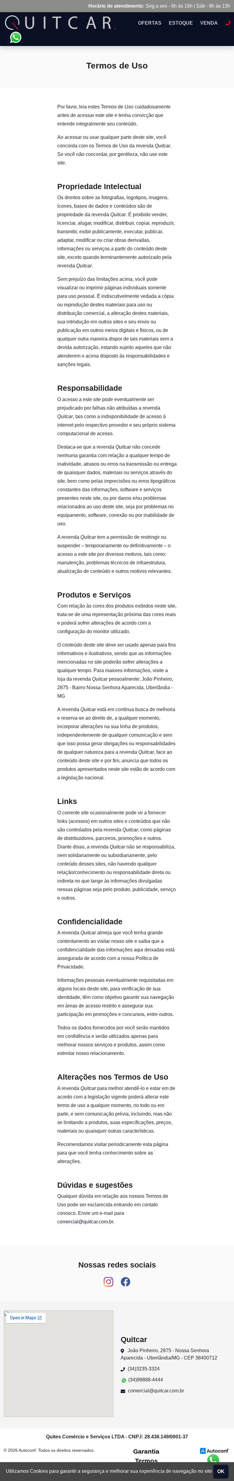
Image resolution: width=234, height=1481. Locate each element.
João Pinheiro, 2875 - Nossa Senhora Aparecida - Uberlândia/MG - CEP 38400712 (169, 1354)
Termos (146, 1460)
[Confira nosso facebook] (125, 1279)
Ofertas (149, 23)
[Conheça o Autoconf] (214, 1450)
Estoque (181, 23)
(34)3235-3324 (143, 1368)
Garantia (146, 1451)
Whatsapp (15, 37)
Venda (209, 23)
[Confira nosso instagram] (109, 1279)
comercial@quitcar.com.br (85, 1221)
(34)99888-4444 (145, 1379)
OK (221, 1471)
